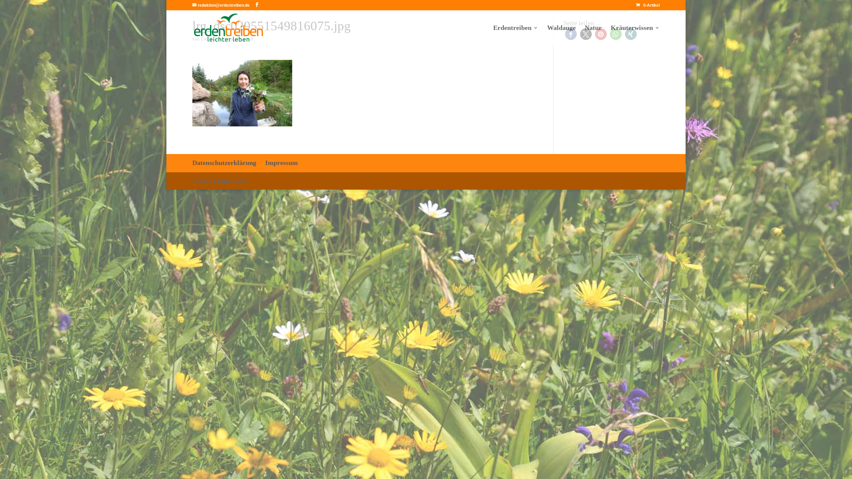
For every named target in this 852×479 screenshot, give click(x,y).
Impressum (281, 162)
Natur (593, 28)
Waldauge (561, 28)
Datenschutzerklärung (224, 162)
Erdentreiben (512, 28)
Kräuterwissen (632, 28)
